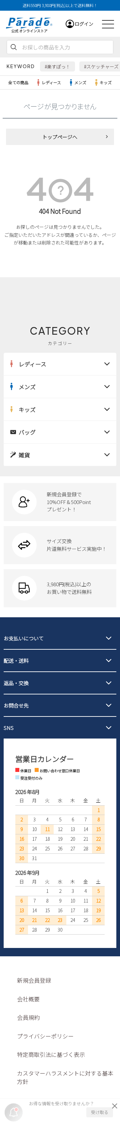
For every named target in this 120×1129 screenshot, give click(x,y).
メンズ (80, 82)
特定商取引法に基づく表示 (51, 1054)
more (60, 502)
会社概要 (28, 999)
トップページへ (59, 136)
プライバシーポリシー (45, 1036)
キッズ (106, 82)
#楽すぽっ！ (57, 66)
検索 (13, 47)
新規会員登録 (34, 980)
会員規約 (28, 1017)
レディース (51, 82)
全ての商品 (18, 82)
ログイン (84, 23)
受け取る (99, 1112)
